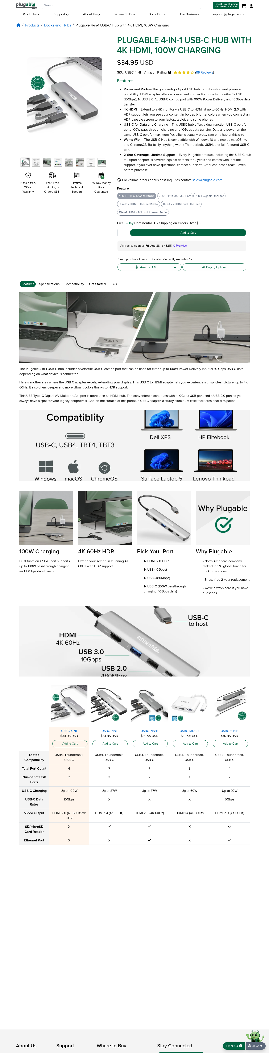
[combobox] (121, 5)
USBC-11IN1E (230, 731)
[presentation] (28, 284)
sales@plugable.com (207, 180)
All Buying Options (214, 267)
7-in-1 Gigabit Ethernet (209, 196)
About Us (90, 14)
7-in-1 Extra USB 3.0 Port (175, 196)
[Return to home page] (26, 5)
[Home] (18, 25)
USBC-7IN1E (149, 731)
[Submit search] (206, 5)
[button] (169, 72)
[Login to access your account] (251, 6)
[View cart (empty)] (244, 6)
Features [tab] (27, 284)
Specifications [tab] (49, 284)
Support (59, 14)
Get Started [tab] (97, 284)
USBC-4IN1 (69, 731)
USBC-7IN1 (109, 731)
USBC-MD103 (189, 731)
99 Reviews (204, 72)
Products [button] (29, 14)
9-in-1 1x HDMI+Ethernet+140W (138, 204)
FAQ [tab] (114, 284)
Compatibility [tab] (74, 284)
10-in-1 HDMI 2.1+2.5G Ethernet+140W (143, 212)
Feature (123, 188)
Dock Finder (157, 14)
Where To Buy (125, 14)
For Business (189, 14)
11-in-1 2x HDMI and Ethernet (181, 204)
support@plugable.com (229, 14)
